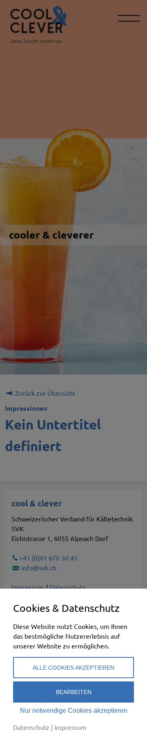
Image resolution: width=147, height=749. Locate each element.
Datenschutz (31, 727)
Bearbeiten (73, 692)
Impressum (70, 727)
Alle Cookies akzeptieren (73, 667)
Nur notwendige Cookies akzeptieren (73, 710)
